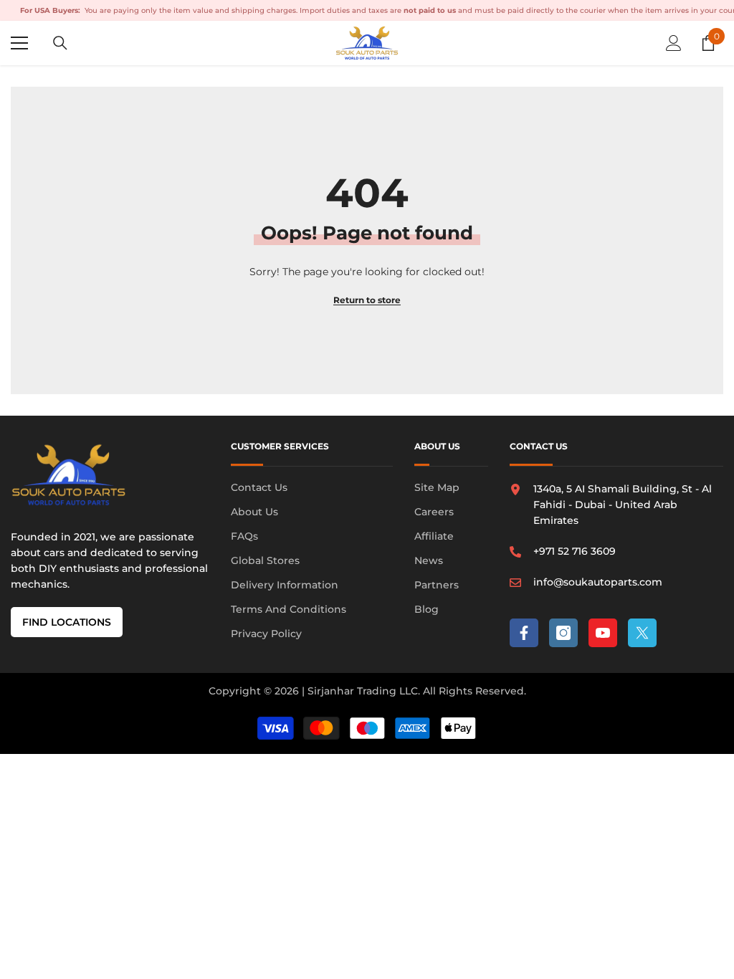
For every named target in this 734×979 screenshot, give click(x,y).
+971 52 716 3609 (574, 551)
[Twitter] (642, 633)
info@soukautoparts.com (597, 582)
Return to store (367, 300)
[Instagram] (563, 633)
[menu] (19, 43)
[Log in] (674, 43)
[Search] (60, 43)
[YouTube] (602, 633)
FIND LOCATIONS (66, 622)
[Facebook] (524, 633)
